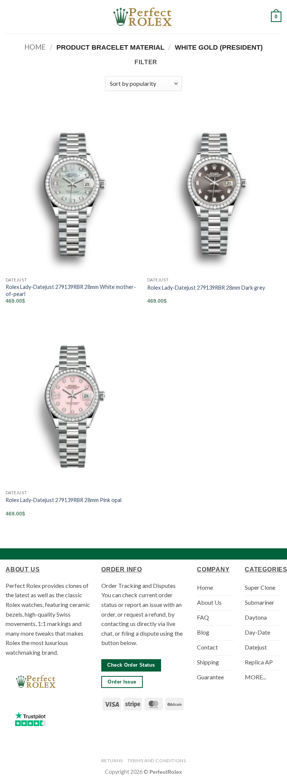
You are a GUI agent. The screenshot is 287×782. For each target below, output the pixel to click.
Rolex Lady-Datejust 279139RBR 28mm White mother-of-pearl (71, 290)
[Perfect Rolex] (143, 17)
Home (35, 47)
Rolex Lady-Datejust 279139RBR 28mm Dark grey (206, 287)
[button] (10, 16)
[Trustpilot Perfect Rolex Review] (30, 718)
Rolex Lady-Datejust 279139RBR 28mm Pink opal (63, 500)
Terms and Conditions (156, 760)
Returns (112, 760)
